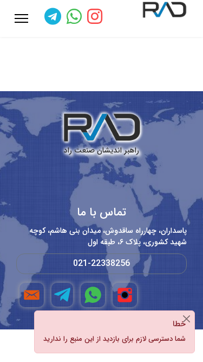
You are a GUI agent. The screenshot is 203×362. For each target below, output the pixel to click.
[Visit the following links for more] (125, 295)
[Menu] (21, 18)
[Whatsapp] (74, 18)
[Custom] (52, 18)
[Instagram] (94, 18)
